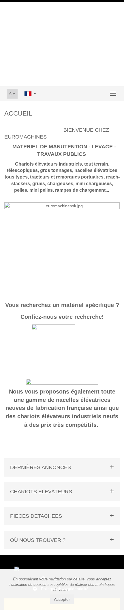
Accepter (62, 599)
